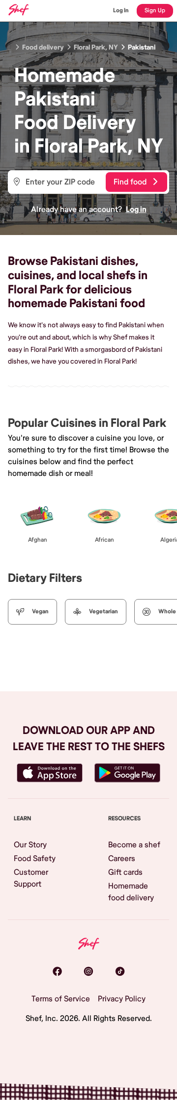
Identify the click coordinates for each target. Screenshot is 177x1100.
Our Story (30, 845)
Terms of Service (60, 999)
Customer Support (31, 878)
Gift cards (125, 872)
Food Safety (35, 859)
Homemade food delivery (131, 892)
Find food (130, 182)
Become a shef (134, 845)
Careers (121, 859)
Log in (136, 209)
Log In (121, 10)
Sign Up (155, 10)
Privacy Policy (122, 999)
